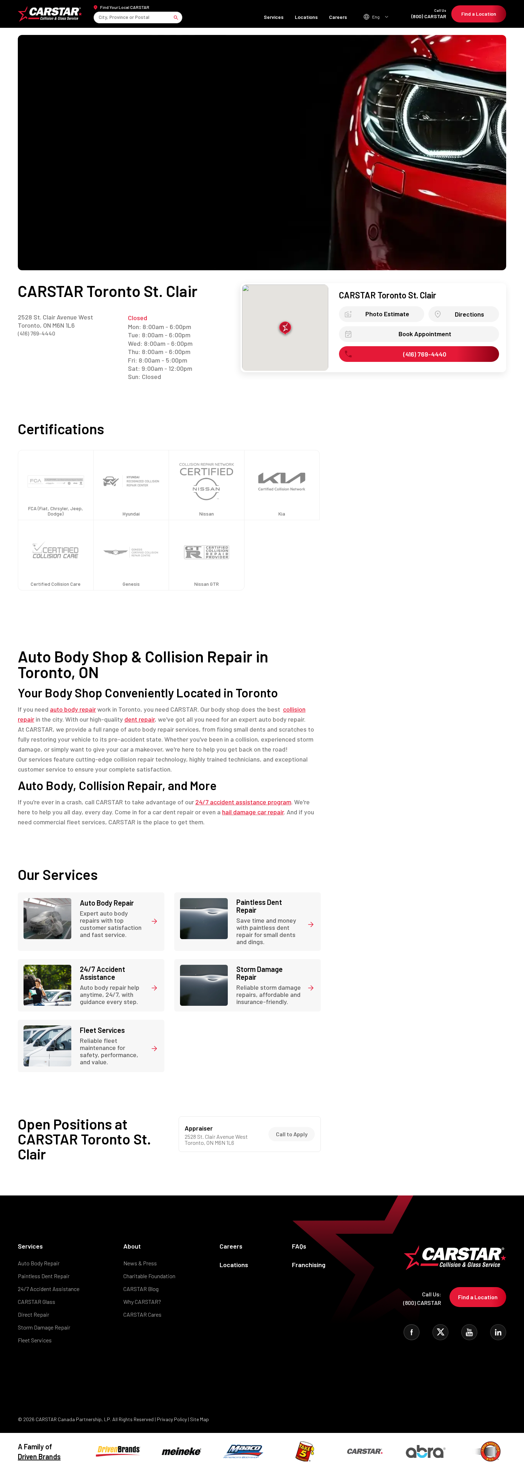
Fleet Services (35, 1340)
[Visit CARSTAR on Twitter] (440, 1332)
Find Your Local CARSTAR (124, 7)
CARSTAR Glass (36, 1301)
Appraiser (199, 1128)
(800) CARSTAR (428, 13)
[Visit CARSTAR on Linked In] (498, 1332)
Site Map (199, 1419)
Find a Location (478, 14)
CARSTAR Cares (142, 1314)
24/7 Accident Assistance (48, 1288)
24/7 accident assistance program (243, 802)
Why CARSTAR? (142, 1301)
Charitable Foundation (149, 1275)
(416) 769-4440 (36, 333)
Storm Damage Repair (44, 1327)
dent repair (139, 719)
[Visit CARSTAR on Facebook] (412, 1332)
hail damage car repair (253, 812)
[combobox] (99, 17)
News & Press (140, 1263)
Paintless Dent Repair (44, 1275)
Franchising (308, 1265)
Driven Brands (39, 1456)
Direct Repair (33, 1314)
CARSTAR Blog (141, 1288)
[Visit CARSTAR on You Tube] (469, 1332)
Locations (306, 17)
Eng (376, 16)
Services (273, 17)
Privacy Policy (172, 1419)
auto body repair (73, 709)
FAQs (299, 1246)
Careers (338, 17)
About (132, 1246)
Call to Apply (292, 1134)
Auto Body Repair (39, 1263)
